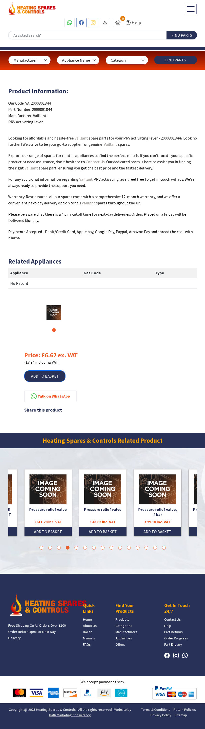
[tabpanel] (53, 312)
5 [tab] (76, 548)
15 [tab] (164, 548)
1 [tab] (54, 330)
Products (122, 619)
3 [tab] (59, 548)
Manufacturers (126, 632)
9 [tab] (111, 548)
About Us (90, 625)
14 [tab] (155, 548)
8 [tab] (102, 548)
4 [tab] (68, 548)
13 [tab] (146, 548)
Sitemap (180, 715)
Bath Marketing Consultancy (70, 715)
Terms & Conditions (155, 709)
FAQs (87, 644)
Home (87, 619)
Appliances (124, 638)
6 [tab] (85, 548)
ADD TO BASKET (45, 376)
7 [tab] (94, 548)
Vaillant (81, 138)
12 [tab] (138, 548)
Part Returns (173, 632)
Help (135, 22)
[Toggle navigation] (191, 9)
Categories (124, 625)
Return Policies (185, 709)
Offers (120, 644)
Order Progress (176, 638)
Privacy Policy (160, 715)
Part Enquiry (173, 644)
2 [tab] (50, 548)
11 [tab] (129, 548)
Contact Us (95, 161)
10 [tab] (120, 548)
